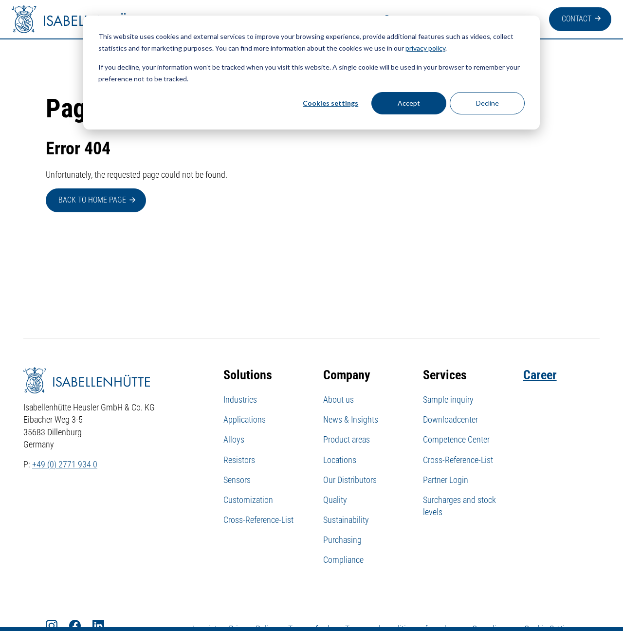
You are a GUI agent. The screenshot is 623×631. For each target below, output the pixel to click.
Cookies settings (330, 103)
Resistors (239, 460)
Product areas (346, 439)
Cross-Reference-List (258, 520)
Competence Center (456, 439)
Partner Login (445, 480)
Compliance (343, 560)
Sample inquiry (448, 399)
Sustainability (346, 520)
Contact (576, 18)
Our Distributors (350, 480)
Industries (240, 399)
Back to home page (92, 199)
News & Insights (350, 419)
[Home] (80, 19)
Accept (409, 103)
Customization (248, 500)
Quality (335, 500)
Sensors (237, 480)
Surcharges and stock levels (459, 506)
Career (540, 375)
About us (338, 399)
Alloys (233, 439)
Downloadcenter (450, 419)
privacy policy (425, 48)
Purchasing (342, 540)
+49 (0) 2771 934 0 (64, 464)
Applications (244, 419)
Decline (487, 103)
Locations (339, 460)
